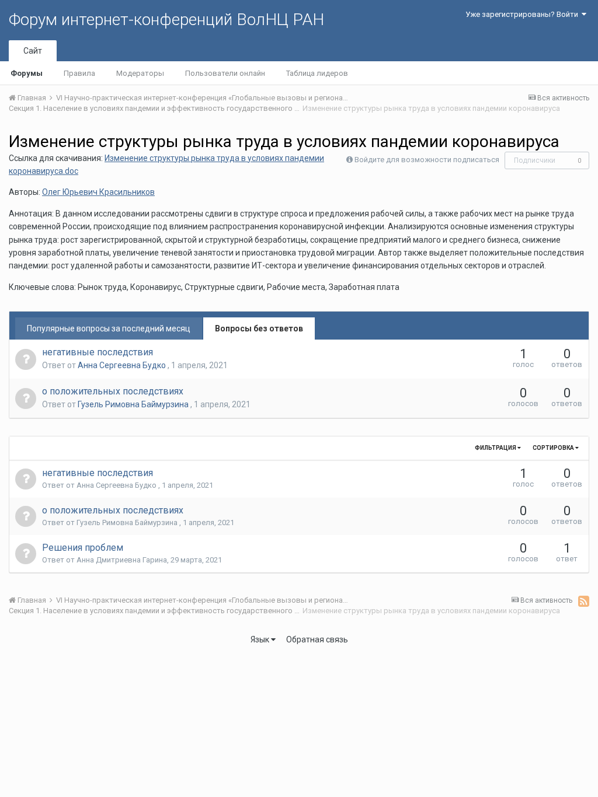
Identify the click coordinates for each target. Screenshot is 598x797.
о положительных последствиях (112, 391)
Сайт (32, 50)
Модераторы (140, 73)
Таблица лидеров (317, 73)
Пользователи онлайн (225, 73)
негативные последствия (97, 352)
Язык (261, 639)
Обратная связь (317, 639)
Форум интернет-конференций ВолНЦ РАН (166, 19)
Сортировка (554, 448)
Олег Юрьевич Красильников (98, 192)
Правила (79, 73)
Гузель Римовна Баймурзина (134, 404)
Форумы (27, 73)
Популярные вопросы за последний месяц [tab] (108, 328)
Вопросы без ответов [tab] (259, 328)
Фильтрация (496, 448)
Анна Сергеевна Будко (123, 365)
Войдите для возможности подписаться (426, 159)
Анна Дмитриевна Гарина (122, 559)
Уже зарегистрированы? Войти (523, 14)
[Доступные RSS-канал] (583, 601)
